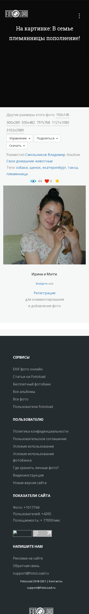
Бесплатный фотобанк (32, 384)
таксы (73, 167)
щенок (35, 167)
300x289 (13, 122)
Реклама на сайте (28, 558)
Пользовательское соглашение (40, 438)
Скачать (16, 145)
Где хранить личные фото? (36, 467)
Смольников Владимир (45, 154)
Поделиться (46, 138)
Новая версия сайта (29, 482)
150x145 (62, 114)
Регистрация (44, 293)
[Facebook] (37, 600)
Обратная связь (26, 565)
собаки (22, 167)
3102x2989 (15, 130)
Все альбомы (24, 391)
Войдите (42, 283)
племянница (17, 174)
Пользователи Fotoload (33, 406)
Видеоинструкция (28, 475)
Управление (19, 138)
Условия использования (33, 446)
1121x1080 (60, 122)
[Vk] (45, 600)
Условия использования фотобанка (33, 457)
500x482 (28, 122)
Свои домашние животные (29, 161)
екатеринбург (54, 167)
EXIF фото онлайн (28, 369)
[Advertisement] (44, 75)
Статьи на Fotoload (29, 376)
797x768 (43, 122)
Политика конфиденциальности (40, 431)
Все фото (20, 399)
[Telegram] (41, 600)
